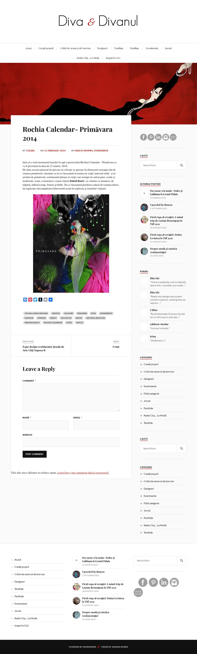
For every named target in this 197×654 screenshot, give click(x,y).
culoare (68, 313)
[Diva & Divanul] (98, 34)
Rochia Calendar (53, 323)
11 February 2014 (55, 150)
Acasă (29, 48)
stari (69, 323)
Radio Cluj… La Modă (88, 57)
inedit (53, 318)
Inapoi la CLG (113, 57)
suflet (79, 323)
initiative (66, 318)
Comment (29, 381)
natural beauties (95, 318)
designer (82, 313)
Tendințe (118, 48)
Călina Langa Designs (36, 313)
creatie (56, 313)
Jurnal (168, 48)
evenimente (106, 313)
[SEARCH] (181, 165)
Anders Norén (120, 647)
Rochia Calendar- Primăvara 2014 (68, 133)
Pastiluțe (134, 48)
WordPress (89, 647)
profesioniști (32, 323)
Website (27, 435)
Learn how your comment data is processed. (83, 472)
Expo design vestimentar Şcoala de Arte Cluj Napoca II (43, 348)
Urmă (116, 346)
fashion (29, 318)
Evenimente (152, 48)
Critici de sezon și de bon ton (75, 48)
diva (93, 313)
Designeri (102, 48)
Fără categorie (151, 393)
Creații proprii (45, 48)
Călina (30, 150)
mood (79, 318)
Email (77, 417)
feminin (42, 318)
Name (27, 417)
